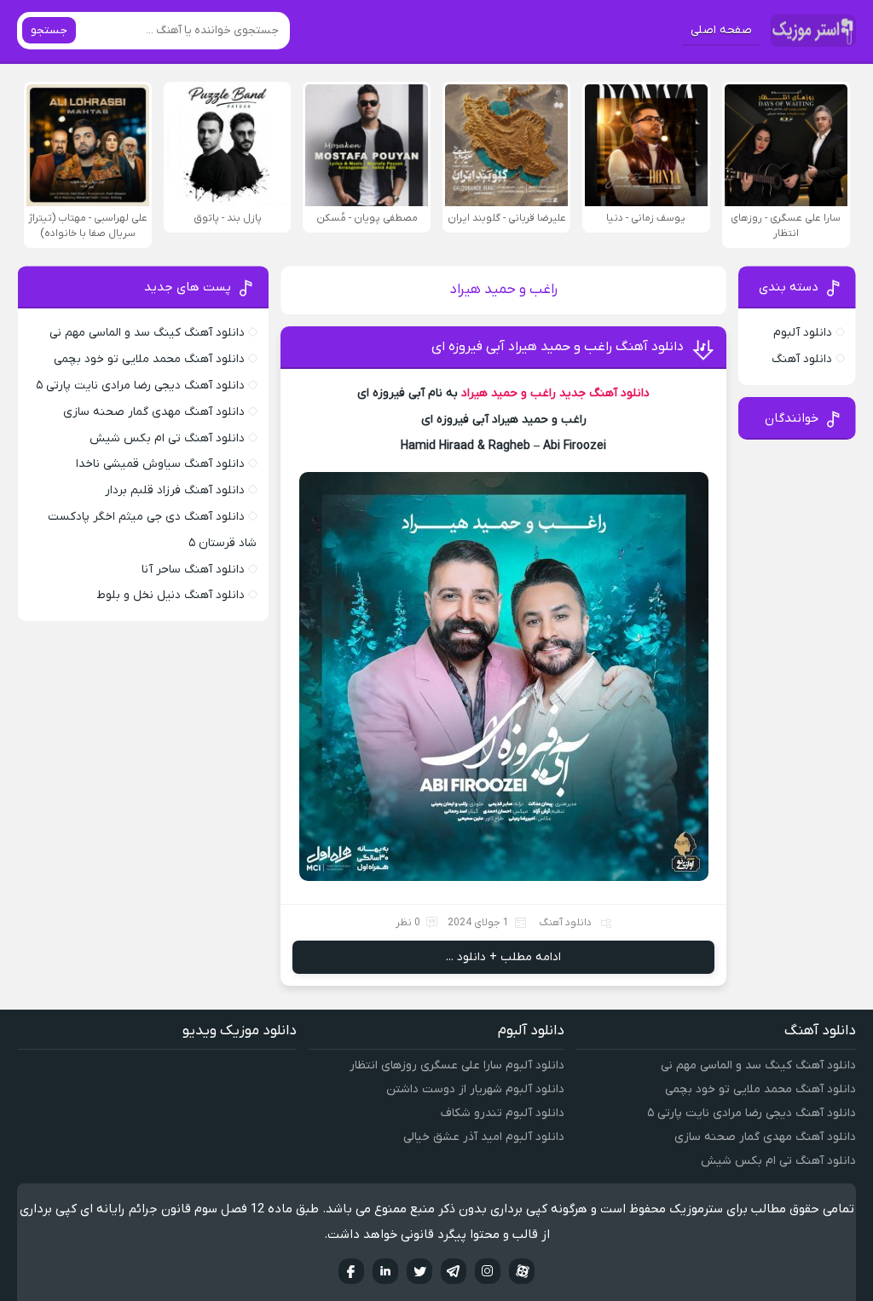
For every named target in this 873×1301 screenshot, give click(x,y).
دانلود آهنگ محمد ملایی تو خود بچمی (149, 359)
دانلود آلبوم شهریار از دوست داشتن (475, 1089)
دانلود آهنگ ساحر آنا (193, 569)
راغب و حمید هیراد (508, 393)
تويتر (419, 1271)
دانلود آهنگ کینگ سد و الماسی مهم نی (147, 333)
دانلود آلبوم (802, 333)
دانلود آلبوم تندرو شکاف (502, 1113)
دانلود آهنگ (565, 923)
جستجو (49, 30)
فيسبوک (351, 1271)
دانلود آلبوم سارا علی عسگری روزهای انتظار (457, 1065)
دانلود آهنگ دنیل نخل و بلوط (170, 595)
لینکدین (385, 1271)
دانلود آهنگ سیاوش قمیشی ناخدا (160, 464)
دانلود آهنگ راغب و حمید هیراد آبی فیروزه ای (557, 346)
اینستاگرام (487, 1271)
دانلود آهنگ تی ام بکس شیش (167, 438)
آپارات (522, 1271)
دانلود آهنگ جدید (604, 393)
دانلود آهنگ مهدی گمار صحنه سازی (154, 412)
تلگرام (453, 1271)
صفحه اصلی (721, 30)
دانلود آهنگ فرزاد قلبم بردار (175, 490)
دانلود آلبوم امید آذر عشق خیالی (483, 1137)
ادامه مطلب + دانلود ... (503, 957)
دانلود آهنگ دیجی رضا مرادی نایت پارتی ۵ (140, 385)
